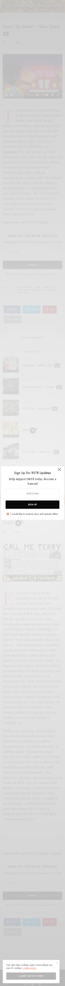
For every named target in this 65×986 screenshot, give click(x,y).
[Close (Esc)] (59, 471)
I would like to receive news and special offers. (34, 514)
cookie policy (29, 968)
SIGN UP (32, 504)
